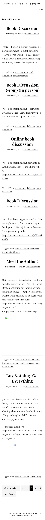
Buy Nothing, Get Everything (22, 378)
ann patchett (20, 126)
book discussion (22, 248)
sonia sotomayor (20, 75)
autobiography (21, 72)
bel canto (31, 126)
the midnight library (11, 252)
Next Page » (9, 494)
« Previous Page (11, 489)
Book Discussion (22, 28)
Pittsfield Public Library (21, 4)
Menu (41, 9)
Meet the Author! (22, 261)
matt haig (34, 248)
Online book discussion (22, 141)
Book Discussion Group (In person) (23, 87)
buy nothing (35, 476)
